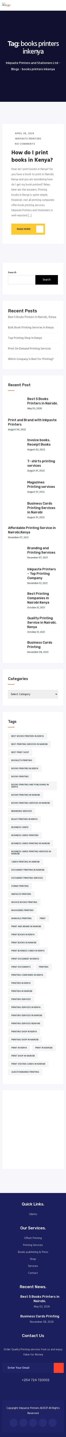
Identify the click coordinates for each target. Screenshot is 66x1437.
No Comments (24, 144)
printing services (21, 999)
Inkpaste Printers (27, 139)
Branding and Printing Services (41, 550)
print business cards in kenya (28, 951)
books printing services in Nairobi (30, 803)
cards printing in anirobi (25, 862)
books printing (20, 776)
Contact (33, 1273)
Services (33, 1266)
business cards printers (24, 835)
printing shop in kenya (24, 1032)
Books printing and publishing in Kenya (30, 786)
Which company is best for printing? (31, 359)
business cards (19, 827)
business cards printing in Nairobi (30, 843)
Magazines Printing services (41, 484)
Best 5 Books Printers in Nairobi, (42, 401)
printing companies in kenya (27, 975)
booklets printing (21, 760)
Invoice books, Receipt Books (39, 442)
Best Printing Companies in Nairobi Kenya (38, 598)
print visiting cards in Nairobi (28, 1064)
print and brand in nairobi (26, 926)
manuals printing (21, 918)
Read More (24, 229)
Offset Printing (33, 1238)
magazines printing (22, 910)
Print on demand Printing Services (29, 348)
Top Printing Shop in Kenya (25, 338)
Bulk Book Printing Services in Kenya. (31, 327)
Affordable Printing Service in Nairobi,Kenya (32, 530)
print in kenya (19, 1048)
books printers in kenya (24, 768)
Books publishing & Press (33, 1252)
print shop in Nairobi (23, 1056)
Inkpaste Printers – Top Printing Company (41, 573)
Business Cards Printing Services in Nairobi (41, 507)
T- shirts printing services (41, 463)
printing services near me (25, 1023)
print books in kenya (23, 935)
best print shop (20, 752)
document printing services (27, 878)
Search (12, 272)
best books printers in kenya (27, 736)
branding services (21, 811)
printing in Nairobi (21, 991)
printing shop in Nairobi (24, 1040)
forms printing (20, 886)
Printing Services (33, 1245)
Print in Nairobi (43, 1048)
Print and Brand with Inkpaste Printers (32, 422)
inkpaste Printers (21, 894)
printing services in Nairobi (26, 1015)
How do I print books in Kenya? (32, 156)
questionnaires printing (25, 1072)
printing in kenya (21, 983)
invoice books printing (24, 902)
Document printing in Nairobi (27, 870)
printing (43, 967)
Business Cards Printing (39, 645)
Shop (33, 1259)
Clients (33, 1214)
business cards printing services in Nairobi (31, 853)
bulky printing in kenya (24, 819)
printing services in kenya (26, 1007)
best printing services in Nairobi (29, 744)
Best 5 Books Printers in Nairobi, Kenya (32, 317)
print (43, 918)
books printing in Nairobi (25, 795)
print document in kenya (25, 959)
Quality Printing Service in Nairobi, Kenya (41, 622)
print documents (21, 967)
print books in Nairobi (23, 943)
